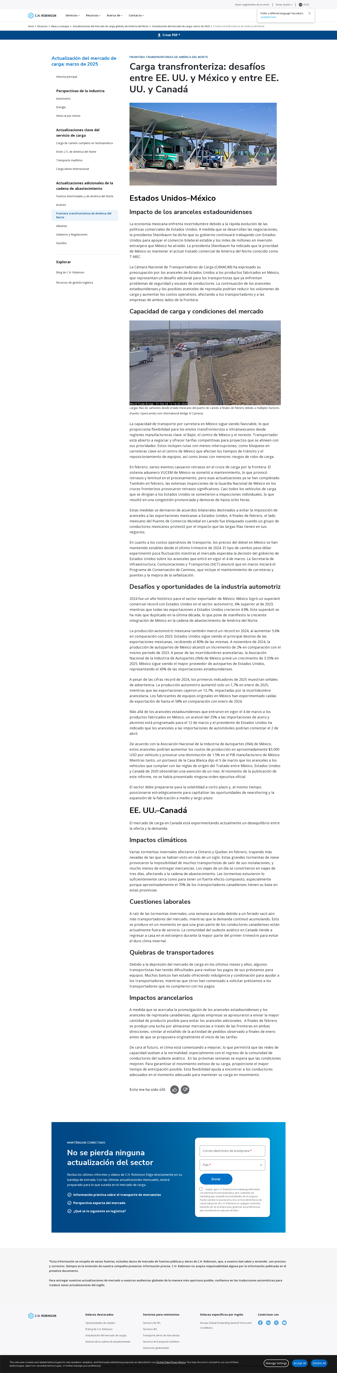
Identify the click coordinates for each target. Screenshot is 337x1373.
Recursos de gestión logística (74, 282)
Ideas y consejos (60, 26)
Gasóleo (61, 243)
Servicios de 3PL (152, 1323)
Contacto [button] (136, 15)
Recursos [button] (92, 15)
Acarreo (61, 205)
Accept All (300, 1363)
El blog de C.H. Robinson (99, 1329)
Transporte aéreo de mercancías (161, 1335)
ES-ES (306, 4)
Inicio (31, 26)
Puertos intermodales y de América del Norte (84, 196)
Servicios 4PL (150, 1329)
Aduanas (61, 226)
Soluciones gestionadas (156, 1348)
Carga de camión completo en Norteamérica (84, 143)
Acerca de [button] (114, 15)
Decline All (319, 1363)
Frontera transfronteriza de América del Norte (83, 215)
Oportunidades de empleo (100, 1323)
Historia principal (66, 77)
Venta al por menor (68, 116)
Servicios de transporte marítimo (161, 1341)
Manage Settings (276, 1363)
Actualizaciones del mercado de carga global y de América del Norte (111, 26)
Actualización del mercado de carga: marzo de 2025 (181, 26)
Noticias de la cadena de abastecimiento (107, 1341)
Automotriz (63, 98)
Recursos (42, 26)
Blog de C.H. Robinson (70, 272)
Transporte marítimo (69, 160)
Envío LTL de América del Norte (76, 151)
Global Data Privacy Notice (171, 1362)
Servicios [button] (72, 15)
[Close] (309, 13)
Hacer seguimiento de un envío (252, 4)
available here (268, 17)
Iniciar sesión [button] (283, 4)
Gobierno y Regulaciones (72, 234)
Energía (61, 107)
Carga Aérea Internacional (72, 169)
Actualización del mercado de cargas (105, 1335)
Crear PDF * (171, 35)
